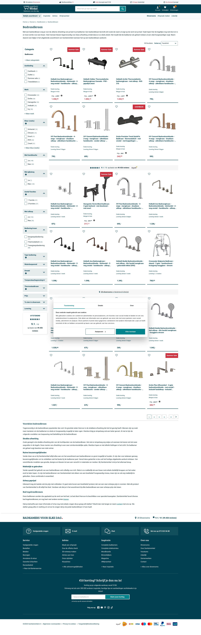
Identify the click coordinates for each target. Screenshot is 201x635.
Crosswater (33, 95)
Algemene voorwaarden (52, 624)
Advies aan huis (68, 555)
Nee (31, 164)
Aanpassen (99, 331)
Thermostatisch (35, 242)
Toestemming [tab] (69, 305)
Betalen (26, 551)
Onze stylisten (67, 558)
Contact (143, 561)
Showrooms (151, 16)
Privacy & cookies (69, 624)
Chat (113, 531)
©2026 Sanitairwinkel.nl (32, 624)
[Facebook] (98, 607)
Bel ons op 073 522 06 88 (160, 531)
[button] (51, 49)
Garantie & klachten (30, 561)
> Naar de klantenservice (32, 568)
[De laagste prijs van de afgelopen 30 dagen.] (61, 96)
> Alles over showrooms (149, 566)
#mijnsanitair (64, 16)
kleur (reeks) (31, 148)
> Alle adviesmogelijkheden (72, 566)
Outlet (31, 74)
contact (119, 504)
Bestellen (26, 548)
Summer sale (34, 78)
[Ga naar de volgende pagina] (176, 417)
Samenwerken (146, 558)
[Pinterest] (105, 607)
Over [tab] (132, 305)
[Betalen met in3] (175, 624)
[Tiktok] (112, 607)
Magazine (105, 558)
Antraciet (32, 129)
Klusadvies (66, 561)
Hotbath (32, 105)
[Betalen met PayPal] (162, 624)
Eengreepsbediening (35, 238)
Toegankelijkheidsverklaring (88, 624)
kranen (66, 499)
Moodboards (106, 551)
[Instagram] (108, 607)
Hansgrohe (33, 102)
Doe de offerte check (70, 548)
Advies (54, 16)
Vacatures (144, 551)
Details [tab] (100, 305)
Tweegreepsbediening (36, 246)
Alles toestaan (130, 331)
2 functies (33, 203)
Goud (31, 136)
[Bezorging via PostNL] (124, 624)
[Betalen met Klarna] (168, 623)
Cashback (32, 71)
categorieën (32, 60)
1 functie (32, 200)
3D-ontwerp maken (69, 551)
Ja (30, 160)
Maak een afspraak (69, 545)
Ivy (30, 109)
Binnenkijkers (106, 555)
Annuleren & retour (30, 558)
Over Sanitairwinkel (148, 548)
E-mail (74, 531)
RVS (31, 140)
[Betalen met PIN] (156, 623)
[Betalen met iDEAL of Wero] (131, 623)
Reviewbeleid (28, 565)
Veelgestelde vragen (40, 531)
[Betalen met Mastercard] (150, 623)
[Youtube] (101, 607)
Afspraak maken (164, 16)
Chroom (32, 133)
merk (29, 113)
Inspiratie (46, 16)
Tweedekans (34, 82)
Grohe (31, 98)
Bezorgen (26, 555)
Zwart (31, 143)
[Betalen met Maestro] (143, 623)
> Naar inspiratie (107, 566)
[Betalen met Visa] (137, 623)
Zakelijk (174, 16)
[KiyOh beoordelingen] (118, 623)
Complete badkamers (109, 545)
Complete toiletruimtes (109, 548)
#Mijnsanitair (106, 561)
